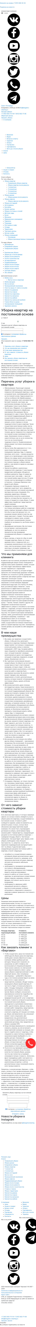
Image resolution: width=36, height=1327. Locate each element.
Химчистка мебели (11, 298)
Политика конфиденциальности (11, 1290)
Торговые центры (10, 231)
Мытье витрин (9, 284)
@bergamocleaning (28, 1123)
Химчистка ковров (11, 292)
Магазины (8, 217)
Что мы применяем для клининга (16, 348)
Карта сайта (5, 1294)
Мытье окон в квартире (16, 280)
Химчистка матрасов (12, 296)
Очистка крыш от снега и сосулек (16, 288)
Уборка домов (9, 195)
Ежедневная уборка (11, 246)
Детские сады (9, 213)
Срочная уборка (10, 270)
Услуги (5, 151)
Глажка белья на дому (12, 302)
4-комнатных (12, 193)
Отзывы (6, 172)
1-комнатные (9, 1169)
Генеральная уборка (11, 248)
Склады (7, 227)
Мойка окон (9, 278)
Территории (9, 229)
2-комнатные (9, 1171)
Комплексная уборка (11, 252)
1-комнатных (12, 187)
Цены (5, 153)
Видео (9, 137)
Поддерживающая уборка (13, 1181)
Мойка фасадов (10, 282)
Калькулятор (11, 168)
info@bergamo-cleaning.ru (9, 1318)
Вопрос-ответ (9, 1208)
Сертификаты (11, 147)
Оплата (9, 143)
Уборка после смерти (12, 268)
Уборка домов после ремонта (18, 197)
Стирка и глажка (10, 1189)
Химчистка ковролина (12, 294)
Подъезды (8, 223)
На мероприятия (10, 260)
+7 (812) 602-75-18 (7, 114)
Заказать (4, 339)
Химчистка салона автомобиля (15, 300)
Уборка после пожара (12, 264)
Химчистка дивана (11, 1193)
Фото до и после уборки (15, 149)
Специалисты (9, 1214)
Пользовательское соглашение (11, 1292)
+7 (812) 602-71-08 (20, 114)
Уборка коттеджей (11, 203)
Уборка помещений (11, 235)
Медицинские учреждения (13, 219)
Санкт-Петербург (7, 106)
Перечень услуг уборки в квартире (16, 346)
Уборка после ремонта (12, 256)
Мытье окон (9, 1175)
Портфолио (10, 145)
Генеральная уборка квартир (17, 183)
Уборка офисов (10, 199)
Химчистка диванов (11, 290)
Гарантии (10, 141)
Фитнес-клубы (9, 233)
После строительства (12, 258)
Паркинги (8, 221)
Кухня (6, 215)
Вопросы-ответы (12, 139)
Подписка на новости (7, 7)
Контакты (6, 174)
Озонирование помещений (13, 304)
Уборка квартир (10, 181)
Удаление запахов (11, 306)
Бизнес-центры (10, 209)
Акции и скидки (8, 170)
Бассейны (8, 207)
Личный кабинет (6, 112)
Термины (26, 1214)
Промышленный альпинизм (14, 286)
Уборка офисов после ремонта (18, 201)
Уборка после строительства (14, 1187)
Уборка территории (11, 1191)
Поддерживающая (11, 262)
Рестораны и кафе (11, 225)
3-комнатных (12, 191)
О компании (7, 120)
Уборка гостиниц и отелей (13, 211)
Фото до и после (28, 1212)
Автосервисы (9, 205)
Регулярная (11, 237)
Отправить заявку (18, 1114)
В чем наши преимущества (14, 350)
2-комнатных (12, 189)
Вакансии (10, 135)
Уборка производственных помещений (21, 239)
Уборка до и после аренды (13, 254)
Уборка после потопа (12, 266)
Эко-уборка (8, 272)
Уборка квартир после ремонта (18, 185)
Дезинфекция (9, 244)
